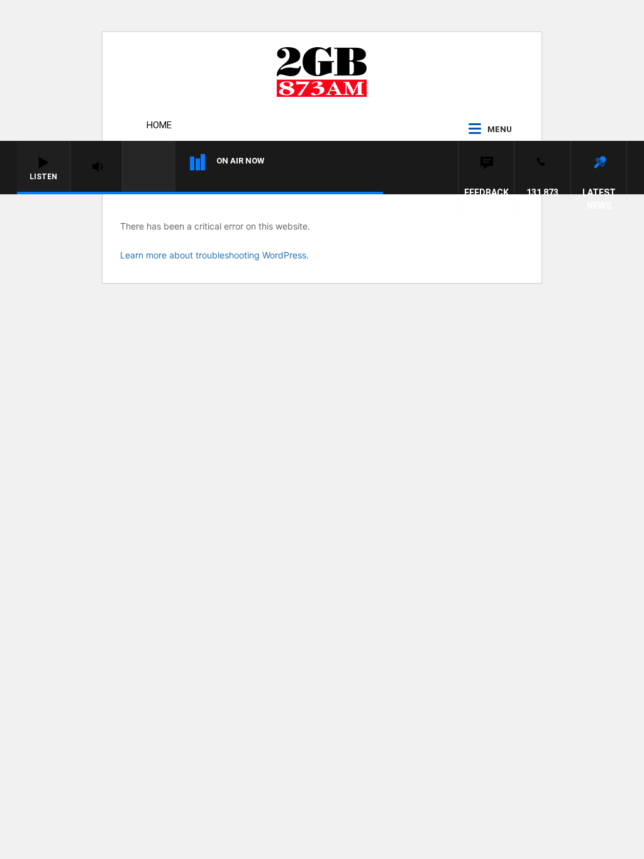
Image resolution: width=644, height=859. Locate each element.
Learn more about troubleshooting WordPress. (214, 255)
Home (159, 125)
